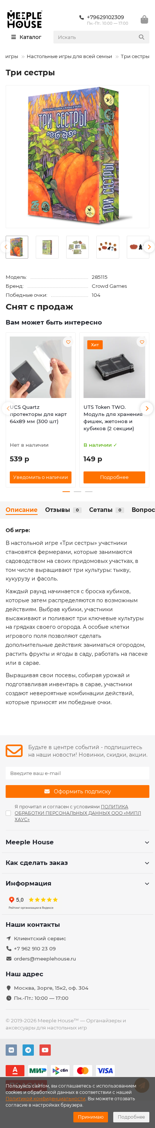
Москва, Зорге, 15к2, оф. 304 (51, 988)
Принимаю (90, 1117)
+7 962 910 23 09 (35, 948)
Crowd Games (109, 286)
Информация (29, 883)
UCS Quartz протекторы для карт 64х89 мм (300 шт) (38, 414)
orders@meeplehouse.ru (45, 959)
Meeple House (30, 842)
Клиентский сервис (40, 938)
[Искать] (141, 37)
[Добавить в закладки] (68, 342)
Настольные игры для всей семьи (69, 56)
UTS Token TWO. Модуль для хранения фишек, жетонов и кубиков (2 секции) (113, 417)
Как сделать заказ (37, 862)
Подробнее (131, 1117)
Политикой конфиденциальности (45, 1098)
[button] (6, 247)
